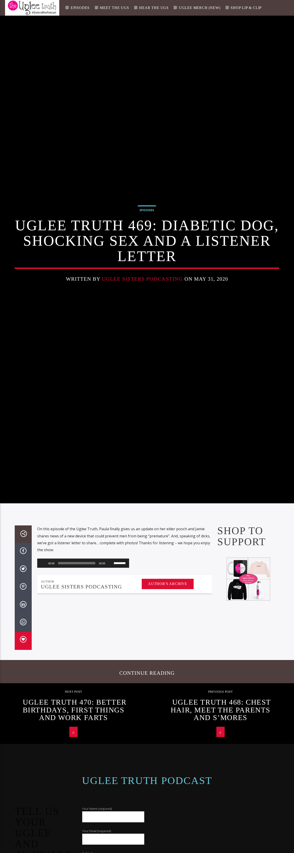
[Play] (43, 595)
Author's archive (167, 616)
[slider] (120, 595)
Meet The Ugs (114, 8)
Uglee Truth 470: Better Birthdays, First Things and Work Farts (75, 742)
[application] (83, 595)
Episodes (80, 8)
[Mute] (110, 595)
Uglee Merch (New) (199, 8)
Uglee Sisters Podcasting (142, 294)
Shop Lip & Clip (246, 8)
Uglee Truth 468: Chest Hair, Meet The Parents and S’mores (221, 742)
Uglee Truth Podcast (147, 812)
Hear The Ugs (154, 8)
